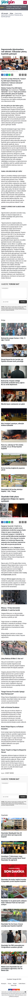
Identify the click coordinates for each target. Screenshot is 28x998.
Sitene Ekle (13, 985)
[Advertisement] (14, 34)
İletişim (15, 983)
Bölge (11, 13)
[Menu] (25, 2)
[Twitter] (5, 75)
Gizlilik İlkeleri (22, 983)
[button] (20, 75)
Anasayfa (5, 13)
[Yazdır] (12, 75)
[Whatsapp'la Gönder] (9, 75)
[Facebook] (2, 75)
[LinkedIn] (7, 75)
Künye (9, 983)
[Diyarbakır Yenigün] (7, 2)
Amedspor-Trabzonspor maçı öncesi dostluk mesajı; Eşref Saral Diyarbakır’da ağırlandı (16, 7)
